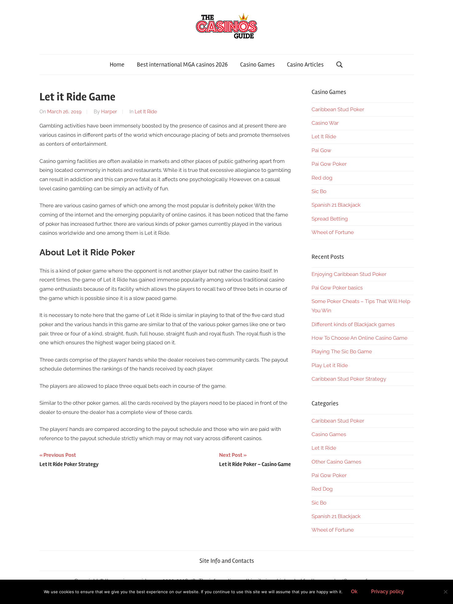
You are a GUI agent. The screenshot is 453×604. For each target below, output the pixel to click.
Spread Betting (330, 219)
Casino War (325, 123)
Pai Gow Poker (329, 164)
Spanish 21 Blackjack (336, 205)
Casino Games (257, 64)
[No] (445, 592)
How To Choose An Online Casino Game (359, 338)
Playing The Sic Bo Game (342, 351)
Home (117, 64)
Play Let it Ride (330, 365)
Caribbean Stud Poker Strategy (349, 379)
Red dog (322, 178)
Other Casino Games (336, 462)
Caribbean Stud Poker (338, 109)
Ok (354, 591)
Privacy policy (387, 591)
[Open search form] (339, 65)
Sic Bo (319, 191)
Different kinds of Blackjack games (353, 324)
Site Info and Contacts (226, 561)
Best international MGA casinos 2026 (182, 64)
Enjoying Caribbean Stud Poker (349, 274)
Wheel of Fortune (333, 232)
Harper (109, 112)
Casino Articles (305, 64)
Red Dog (322, 489)
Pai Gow (321, 150)
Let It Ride (146, 112)
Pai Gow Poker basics (337, 288)
